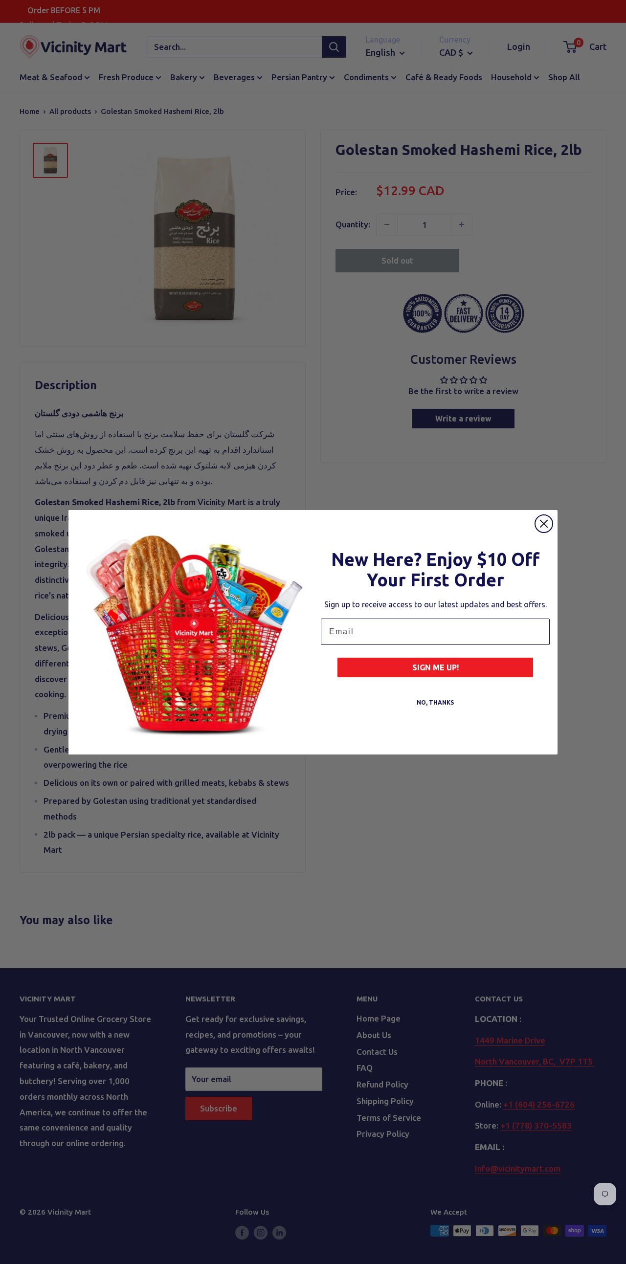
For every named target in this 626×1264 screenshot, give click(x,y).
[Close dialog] (544, 523)
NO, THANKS (435, 702)
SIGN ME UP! (435, 667)
